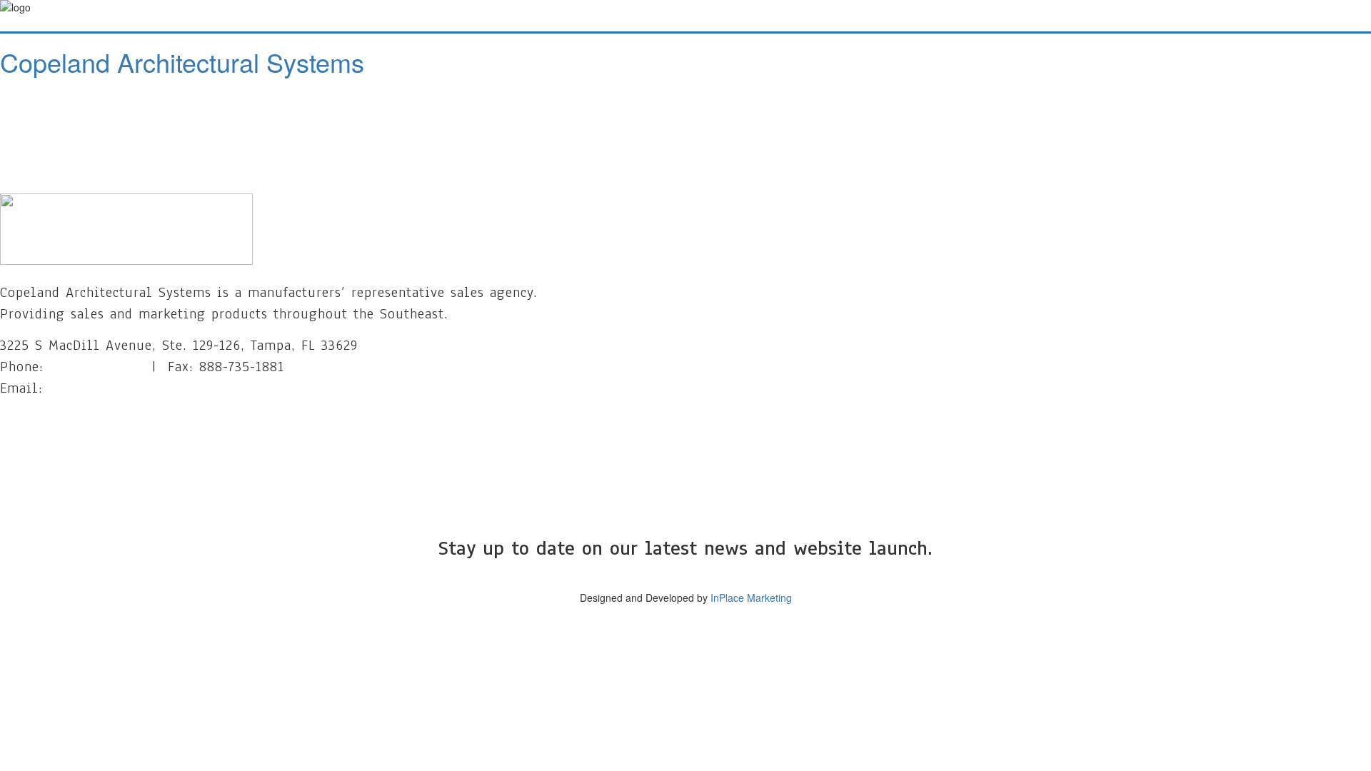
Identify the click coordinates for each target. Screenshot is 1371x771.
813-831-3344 (92, 366)
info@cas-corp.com (110, 388)
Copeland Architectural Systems (182, 62)
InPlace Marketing (751, 597)
